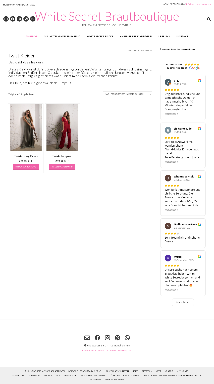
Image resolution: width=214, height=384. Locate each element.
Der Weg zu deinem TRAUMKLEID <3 (84, 371)
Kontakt (182, 36)
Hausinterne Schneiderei (136, 36)
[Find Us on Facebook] (12, 19)
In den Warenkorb (25, 166)
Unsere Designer (131, 375)
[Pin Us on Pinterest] (26, 19)
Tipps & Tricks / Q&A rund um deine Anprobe (85, 375)
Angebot (31, 36)
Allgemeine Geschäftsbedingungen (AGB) (45, 371)
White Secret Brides (100, 36)
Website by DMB (125, 350)
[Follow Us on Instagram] (19, 19)
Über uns (164, 36)
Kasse (32, 5)
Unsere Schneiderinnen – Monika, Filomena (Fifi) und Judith (172, 375)
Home (135, 371)
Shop (58, 375)
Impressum (111, 350)
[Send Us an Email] (6, 19)
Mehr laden (182, 302)
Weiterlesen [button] (171, 113)
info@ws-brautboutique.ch (198, 4)
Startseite (133, 50)
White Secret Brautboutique (107, 16)
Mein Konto (9, 5)
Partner (48, 375)
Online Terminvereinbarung (62, 36)
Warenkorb (22, 5)
